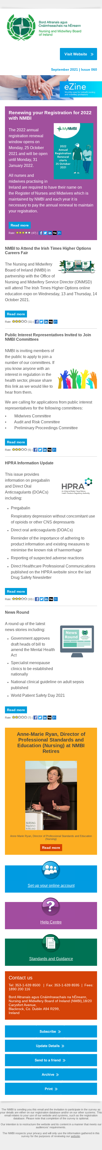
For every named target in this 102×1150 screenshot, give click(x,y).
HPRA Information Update (29, 463)
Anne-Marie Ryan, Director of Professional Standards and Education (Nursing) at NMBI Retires (51, 742)
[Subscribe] (50, 1036)
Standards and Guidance (51, 959)
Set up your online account (51, 885)
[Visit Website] (48, 54)
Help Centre (51, 922)
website (75, 1136)
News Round (17, 612)
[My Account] (50, 1051)
